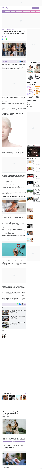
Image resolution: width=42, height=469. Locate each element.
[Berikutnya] (26, 386)
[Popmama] (5, 8)
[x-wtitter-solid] (22, 61)
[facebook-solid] (20, 61)
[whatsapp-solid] (17, 61)
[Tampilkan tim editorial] (25, 336)
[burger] (39, 8)
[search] (30, 8)
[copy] (25, 61)
